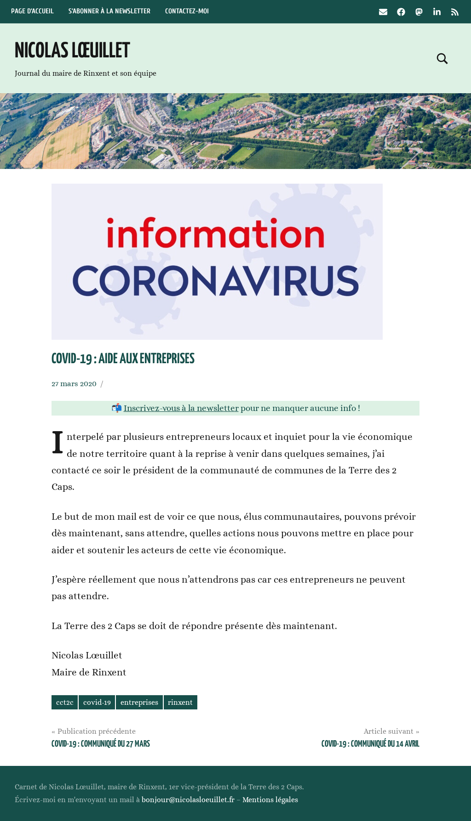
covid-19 (97, 702)
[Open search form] (442, 58)
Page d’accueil (32, 11)
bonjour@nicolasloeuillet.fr (188, 799)
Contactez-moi (187, 11)
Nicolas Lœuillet (72, 51)
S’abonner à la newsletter (109, 11)
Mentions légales (270, 799)
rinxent (180, 702)
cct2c (65, 702)
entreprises (139, 702)
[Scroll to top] (452, 802)
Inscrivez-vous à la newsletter (181, 408)
